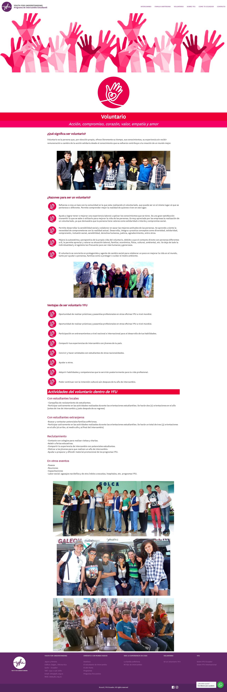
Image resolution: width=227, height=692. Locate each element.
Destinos (87, 662)
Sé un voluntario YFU (172, 662)
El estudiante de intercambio (95, 665)
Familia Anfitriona (163, 7)
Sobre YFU (191, 7)
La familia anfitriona (132, 662)
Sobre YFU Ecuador (204, 662)
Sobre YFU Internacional (206, 665)
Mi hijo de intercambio (133, 665)
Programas (87, 671)
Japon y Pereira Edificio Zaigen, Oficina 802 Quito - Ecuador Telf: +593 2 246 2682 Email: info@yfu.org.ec (56, 668)
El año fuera (88, 668)
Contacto (221, 7)
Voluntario (179, 7)
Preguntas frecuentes (92, 674)
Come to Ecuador (206, 7)
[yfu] (24, 6)
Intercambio (146, 7)
